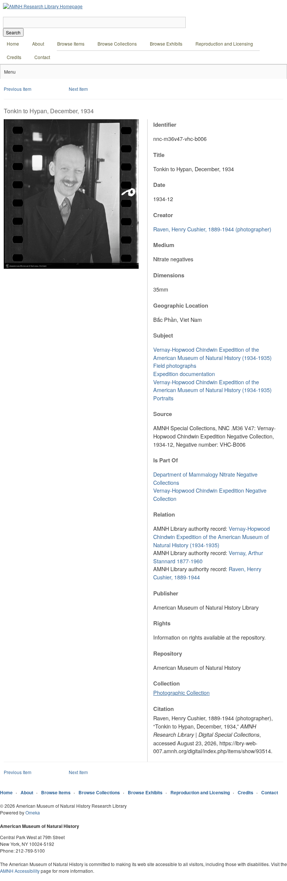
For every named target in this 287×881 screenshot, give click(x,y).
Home (13, 43)
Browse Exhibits (166, 43)
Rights (161, 623)
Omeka (32, 812)
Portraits (163, 398)
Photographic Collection (181, 692)
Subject (163, 335)
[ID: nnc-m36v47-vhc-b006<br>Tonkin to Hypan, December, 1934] (71, 267)
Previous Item (17, 89)
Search (13, 32)
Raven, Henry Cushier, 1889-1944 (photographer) (212, 229)
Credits (14, 57)
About (38, 43)
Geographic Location (180, 305)
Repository (167, 653)
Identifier (164, 124)
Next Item (78, 89)
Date (159, 185)
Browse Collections (117, 43)
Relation (164, 514)
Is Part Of (165, 460)
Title (158, 155)
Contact (42, 57)
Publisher (165, 593)
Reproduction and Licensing (224, 43)
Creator (163, 215)
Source (162, 414)
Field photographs (174, 365)
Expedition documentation (184, 374)
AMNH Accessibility (20, 871)
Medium (163, 245)
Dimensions (168, 275)
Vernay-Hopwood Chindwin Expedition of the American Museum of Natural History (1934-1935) (212, 353)
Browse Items (70, 43)
